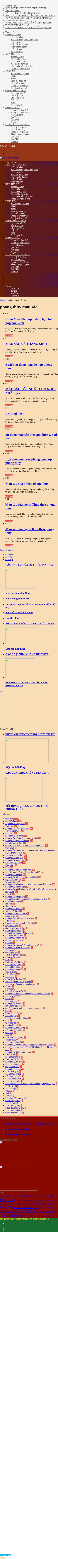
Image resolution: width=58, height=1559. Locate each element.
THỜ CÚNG (11, 1086)
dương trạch (16, 122)
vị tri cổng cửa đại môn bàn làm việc (20, 984)
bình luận (9, 559)
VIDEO (14, 141)
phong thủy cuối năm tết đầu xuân (19, 918)
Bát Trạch (15, 117)
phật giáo (9, 833)
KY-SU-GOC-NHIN (25, 1200)
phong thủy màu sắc (14, 908)
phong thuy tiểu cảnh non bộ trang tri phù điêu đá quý (28, 884)
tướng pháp (10, 916)
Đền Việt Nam (17, 95)
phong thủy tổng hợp (14, 857)
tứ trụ (7, 959)
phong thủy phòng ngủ (15, 887)
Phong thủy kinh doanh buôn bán (19, 923)
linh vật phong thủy (13, 930)
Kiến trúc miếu (17, 42)
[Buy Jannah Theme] (9, 158)
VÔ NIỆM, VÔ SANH (15, 20)
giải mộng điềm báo (13, 1030)
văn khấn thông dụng (14, 935)
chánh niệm (27, 1196)
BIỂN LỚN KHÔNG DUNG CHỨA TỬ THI (25, 8)
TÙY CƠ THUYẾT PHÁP (17, 25)
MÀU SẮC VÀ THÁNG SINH (26, 344)
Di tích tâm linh (17, 105)
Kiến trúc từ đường (19, 47)
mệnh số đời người (13, 879)
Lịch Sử (8, 1096)
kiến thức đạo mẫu (13, 1076)
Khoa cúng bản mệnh (17, 598)
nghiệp (40, 1200)
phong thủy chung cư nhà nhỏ (18, 933)
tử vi (7, 867)
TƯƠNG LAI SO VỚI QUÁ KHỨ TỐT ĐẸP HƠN (28, 27)
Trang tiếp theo (6, 550)
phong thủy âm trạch (14, 836)
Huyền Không (17, 115)
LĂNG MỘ (10, 71)
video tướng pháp (12, 1110)
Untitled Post (10, 6)
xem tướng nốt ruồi (13, 1042)
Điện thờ (14, 100)
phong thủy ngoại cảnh (15, 860)
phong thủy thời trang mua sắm (18, 1052)
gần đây (8, 557)
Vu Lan (28, 1211)
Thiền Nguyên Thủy (14, 955)
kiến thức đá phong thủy (15, 1098)
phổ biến (9, 555)
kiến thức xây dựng (13, 964)
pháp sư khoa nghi (13, 940)
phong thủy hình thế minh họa (18, 870)
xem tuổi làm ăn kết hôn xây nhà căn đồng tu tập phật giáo (30, 1083)
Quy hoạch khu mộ (19, 88)
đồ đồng (46, 1216)
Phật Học (9, 826)
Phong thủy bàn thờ (19, 110)
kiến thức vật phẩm (13, 862)
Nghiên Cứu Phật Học (15, 823)
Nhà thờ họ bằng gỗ (19, 64)
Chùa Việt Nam (17, 98)
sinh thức (9, 906)
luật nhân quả (11, 974)
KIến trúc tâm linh (13, 34)
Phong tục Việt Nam (19, 132)
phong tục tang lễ (12, 1057)
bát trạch (9, 989)
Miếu (13, 103)
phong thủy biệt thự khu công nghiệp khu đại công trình (29, 1045)
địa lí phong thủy (21, 1215)
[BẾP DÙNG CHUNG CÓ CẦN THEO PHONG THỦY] (20, 677)
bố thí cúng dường (13, 1100)
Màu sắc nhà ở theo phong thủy (27, 483)
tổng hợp (9, 819)
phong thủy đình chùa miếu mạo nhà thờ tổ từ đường (27, 993)
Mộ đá (13, 78)
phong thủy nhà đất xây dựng (17, 947)
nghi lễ (8, 894)
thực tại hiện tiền (27, 1204)
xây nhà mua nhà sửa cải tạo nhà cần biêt (22, 872)
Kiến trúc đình (17, 51)
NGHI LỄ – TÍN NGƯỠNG (17, 124)
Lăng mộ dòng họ (18, 81)
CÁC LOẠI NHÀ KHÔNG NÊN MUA (23, 13)
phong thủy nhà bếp (13, 874)
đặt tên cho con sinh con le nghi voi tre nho (23, 1008)
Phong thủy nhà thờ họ (20, 68)
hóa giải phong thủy (13, 843)
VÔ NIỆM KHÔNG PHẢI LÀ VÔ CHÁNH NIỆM (28, 23)
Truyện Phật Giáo (13, 831)
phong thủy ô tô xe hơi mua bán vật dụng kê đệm (26, 899)
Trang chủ (9, 32)
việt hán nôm (10, 1103)
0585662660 (5, 1555)
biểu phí (6, 1196)
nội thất (8, 998)
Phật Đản (9, 865)
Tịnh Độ (9, 921)
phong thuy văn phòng (15, 896)
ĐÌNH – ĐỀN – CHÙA (15, 90)
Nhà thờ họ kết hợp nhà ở (22, 66)
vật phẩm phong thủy (14, 855)
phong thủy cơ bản (13, 1074)
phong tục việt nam (13, 1069)
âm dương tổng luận (14, 1006)
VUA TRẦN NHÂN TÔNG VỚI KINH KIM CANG (29, 18)
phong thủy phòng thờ (14, 938)
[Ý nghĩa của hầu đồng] (20, 588)
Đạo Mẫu (15, 139)
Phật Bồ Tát (10, 1054)
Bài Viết (8, 904)
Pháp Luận (10, 972)
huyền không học (12, 967)
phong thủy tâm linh (14, 1003)
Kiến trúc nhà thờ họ (19, 44)
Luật (7, 1035)
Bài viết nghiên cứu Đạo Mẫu (18, 981)
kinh (7, 1020)
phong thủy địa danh (14, 979)
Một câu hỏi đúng (13, 10)
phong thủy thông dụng (15, 1028)
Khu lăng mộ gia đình (20, 73)
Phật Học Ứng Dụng (14, 962)
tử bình (8, 986)
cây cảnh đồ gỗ (11, 925)
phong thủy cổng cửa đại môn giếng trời (22, 945)
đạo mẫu (9, 950)
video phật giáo (11, 1071)
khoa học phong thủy (14, 1037)
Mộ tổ (13, 76)
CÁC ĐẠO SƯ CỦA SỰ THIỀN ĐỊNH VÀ (29, 564)
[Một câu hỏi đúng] (20, 643)
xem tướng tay (11, 1015)
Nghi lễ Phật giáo (18, 127)
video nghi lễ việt (12, 1081)
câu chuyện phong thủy (15, 928)
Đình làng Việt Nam (19, 93)
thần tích (9, 848)
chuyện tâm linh (12, 1066)
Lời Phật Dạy (11, 821)
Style (7, 1093)
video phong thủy (12, 1105)
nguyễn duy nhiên (13, 901)
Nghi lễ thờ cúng (18, 129)
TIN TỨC (9, 976)
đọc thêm (9, 335)
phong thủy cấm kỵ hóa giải (17, 828)
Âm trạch (15, 120)
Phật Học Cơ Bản (13, 1059)
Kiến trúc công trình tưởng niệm (24, 39)
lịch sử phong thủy (13, 1079)
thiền (7, 1011)
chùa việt (9, 1032)
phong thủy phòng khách (16, 913)
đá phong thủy (11, 1001)
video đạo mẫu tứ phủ (14, 1108)
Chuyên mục (10, 882)
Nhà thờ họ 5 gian (18, 61)
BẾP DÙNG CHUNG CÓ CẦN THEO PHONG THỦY (30, 15)
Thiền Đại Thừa (12, 1013)
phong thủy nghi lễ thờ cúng (17, 840)
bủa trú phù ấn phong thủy (16, 1018)
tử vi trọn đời (10, 1023)
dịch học (9, 942)
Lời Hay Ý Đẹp (12, 911)
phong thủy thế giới (13, 1062)
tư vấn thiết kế (26, 1207)
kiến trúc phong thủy (14, 991)
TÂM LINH (41, 1204)
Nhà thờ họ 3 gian (18, 59)
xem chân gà (10, 1088)
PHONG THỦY (12, 107)
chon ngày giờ (11, 952)
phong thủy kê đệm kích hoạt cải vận (21, 838)
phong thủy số (11, 957)
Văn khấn (15, 137)
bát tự (16, 1196)
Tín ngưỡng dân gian (20, 134)
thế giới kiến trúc (12, 1204)
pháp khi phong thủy (14, 969)
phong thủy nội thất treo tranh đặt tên (21, 877)
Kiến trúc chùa (17, 37)
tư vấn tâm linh (11, 1025)
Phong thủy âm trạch (19, 85)
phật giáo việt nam (13, 1064)
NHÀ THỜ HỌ (12, 54)
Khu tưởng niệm (18, 83)
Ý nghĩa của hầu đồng (17, 593)
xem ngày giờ (11, 996)
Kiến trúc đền (16, 49)
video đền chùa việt (13, 1113)
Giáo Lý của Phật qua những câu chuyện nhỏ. (25, 845)
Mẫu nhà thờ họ (17, 56)
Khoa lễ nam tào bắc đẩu (19, 612)
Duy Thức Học (41, 1196)
